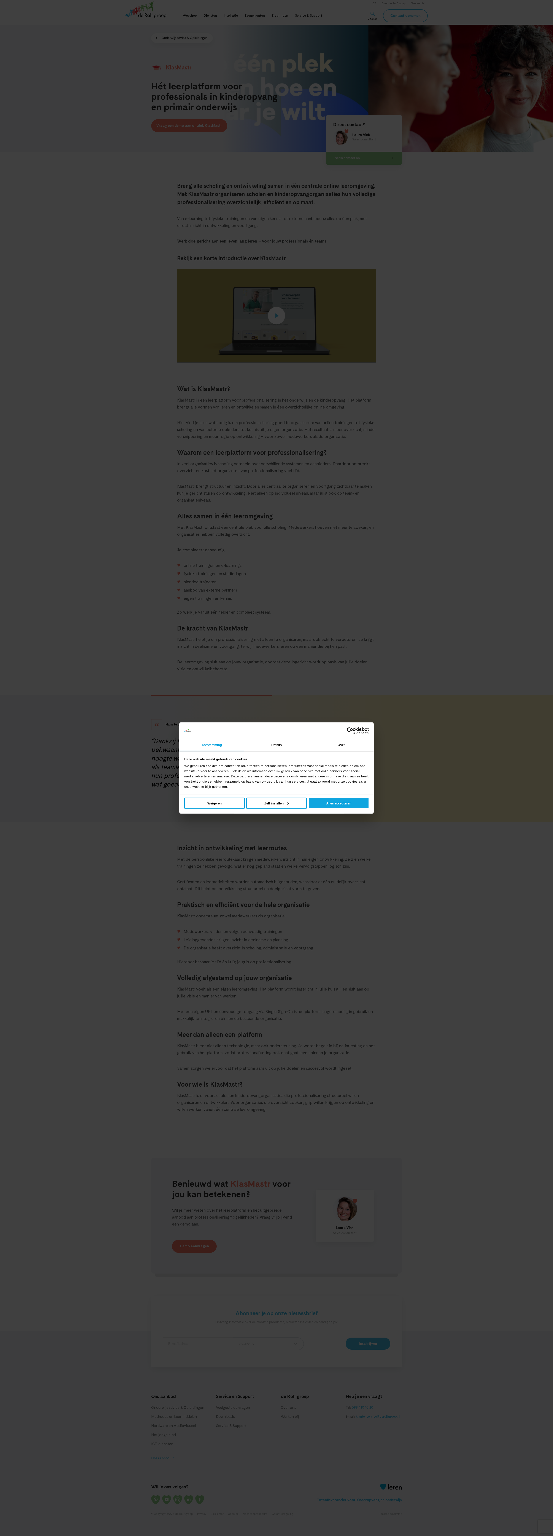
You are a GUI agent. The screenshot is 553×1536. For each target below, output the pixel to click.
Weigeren (214, 803)
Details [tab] (276, 745)
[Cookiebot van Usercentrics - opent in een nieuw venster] (350, 730)
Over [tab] (341, 745)
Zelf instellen (274, 803)
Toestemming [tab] (211, 745)
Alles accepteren (338, 803)
